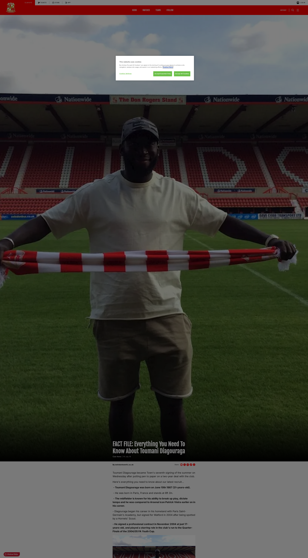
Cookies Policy (168, 67)
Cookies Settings (125, 73)
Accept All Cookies (182, 74)
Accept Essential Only (163, 74)
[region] (155, 68)
